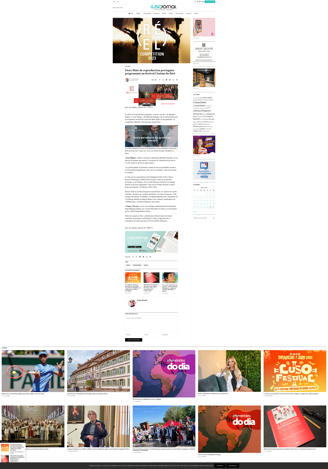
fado (204, 116)
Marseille (204, 124)
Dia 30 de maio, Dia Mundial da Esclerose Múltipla (147, 399)
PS (206, 129)
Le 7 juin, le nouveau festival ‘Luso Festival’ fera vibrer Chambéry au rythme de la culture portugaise (133, 288)
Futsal (201, 119)
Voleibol (207, 131)
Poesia (198, 129)
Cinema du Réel (137, 265)
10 (213, 197)
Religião (195, 131)
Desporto (206, 111)
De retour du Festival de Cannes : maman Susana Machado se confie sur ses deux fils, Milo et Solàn (169, 288)
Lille (198, 122)
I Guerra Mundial (208, 119)
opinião (201, 126)
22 (207, 204)
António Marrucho (74, 451)
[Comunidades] (151, 136)
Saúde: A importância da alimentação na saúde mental (213, 393)
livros (205, 122)
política (202, 129)
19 (198, 204)
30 (210, 207)
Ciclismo (206, 100)
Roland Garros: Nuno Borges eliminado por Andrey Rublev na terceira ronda (23, 393)
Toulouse (204, 131)
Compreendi (220, 465)
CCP (203, 100)
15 (207, 200)
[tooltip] (197, 2)
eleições (205, 114)
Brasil (199, 100)
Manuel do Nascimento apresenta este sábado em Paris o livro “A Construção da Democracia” (151, 288)
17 (213, 200)
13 (201, 200)
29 (207, 207)
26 (198, 207)
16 (210, 200)
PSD (208, 129)
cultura (146, 265)
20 (201, 204)
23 (210, 204)
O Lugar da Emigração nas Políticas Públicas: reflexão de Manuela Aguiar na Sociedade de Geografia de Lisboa (98, 449)
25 (194, 207)
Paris (205, 126)
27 (201, 207)
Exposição (200, 116)
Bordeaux (195, 100)
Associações (207, 98)
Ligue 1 (195, 122)
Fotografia (209, 116)
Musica (196, 126)
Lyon (200, 124)
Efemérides (198, 114)
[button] (213, 218)
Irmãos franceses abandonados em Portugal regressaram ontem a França (87, 393)
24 (213, 204)
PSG (210, 129)
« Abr (194, 212)
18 (194, 204)
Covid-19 (207, 108)
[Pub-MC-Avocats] (151, 95)
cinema (128, 265)
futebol (196, 119)
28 (204, 207)
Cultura (127, 66)
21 (204, 204)
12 (198, 200)
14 (204, 200)
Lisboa (201, 121)
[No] (326, 466)
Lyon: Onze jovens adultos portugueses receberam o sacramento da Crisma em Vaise (25, 449)
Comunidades (199, 106)
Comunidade (199, 102)
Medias (208, 124)
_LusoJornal (135, 79)
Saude (200, 131)
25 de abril (195, 97)
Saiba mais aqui (233, 465)
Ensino (195, 116)
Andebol (200, 97)
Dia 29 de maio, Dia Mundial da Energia (209, 454)
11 (194, 200)
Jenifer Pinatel (269, 395)
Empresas (211, 114)
